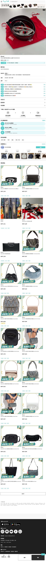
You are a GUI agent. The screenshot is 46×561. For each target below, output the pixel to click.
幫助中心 (2, 546)
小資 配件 (4, 505)
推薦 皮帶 (37, 504)
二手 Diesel (36, 503)
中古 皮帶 (33, 504)
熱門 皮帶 (29, 504)
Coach (2, 542)
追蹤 (40, 147)
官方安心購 (7, 540)
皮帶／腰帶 (11, 77)
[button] (6, 151)
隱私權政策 (14, 546)
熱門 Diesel (5, 504)
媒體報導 (16, 551)
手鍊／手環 (18, 139)
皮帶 (6, 503)
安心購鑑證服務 (7, 551)
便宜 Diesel (41, 503)
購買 (38, 557)
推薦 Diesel (14, 504)
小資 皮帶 (25, 504)
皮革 (4, 503)
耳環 (8, 139)
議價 (24, 557)
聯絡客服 (6, 546)
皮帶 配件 (32, 503)
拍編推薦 (12, 551)
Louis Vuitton (8, 542)
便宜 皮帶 (22, 504)
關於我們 (2, 551)
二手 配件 (41, 504)
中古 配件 (11, 505)
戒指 (23, 139)
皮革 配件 (28, 503)
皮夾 (15, 540)
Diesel (6, 80)
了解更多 (43, 120)
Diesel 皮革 (12, 503)
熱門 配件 (8, 505)
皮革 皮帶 (24, 503)
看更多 (23, 493)
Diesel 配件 (21, 503)
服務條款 (10, 546)
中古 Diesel (10, 504)
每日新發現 (3, 540)
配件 (8, 503)
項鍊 (12, 139)
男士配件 (6, 77)
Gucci (5, 542)
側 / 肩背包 (12, 540)
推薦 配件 (15, 505)
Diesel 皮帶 (16, 503)
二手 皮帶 (18, 504)
